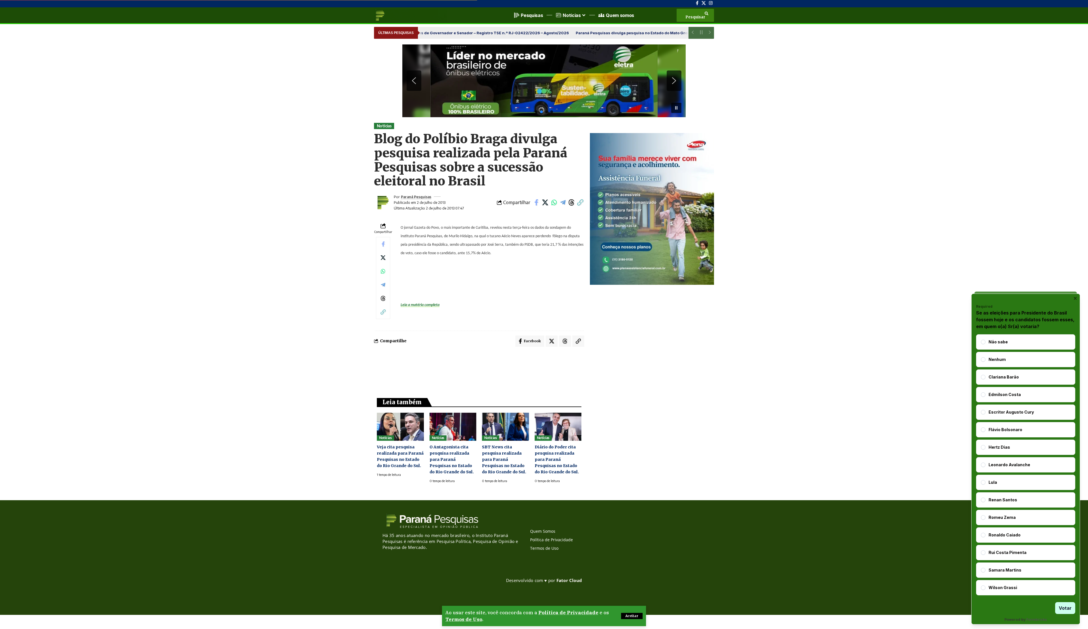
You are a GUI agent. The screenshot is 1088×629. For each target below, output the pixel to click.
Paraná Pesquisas (416, 196)
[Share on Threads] (571, 202)
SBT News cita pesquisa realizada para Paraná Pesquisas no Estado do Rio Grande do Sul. (504, 459)
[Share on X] (545, 202)
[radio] (983, 342)
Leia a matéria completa (420, 305)
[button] (632, 616)
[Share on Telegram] (563, 202)
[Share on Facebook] (536, 202)
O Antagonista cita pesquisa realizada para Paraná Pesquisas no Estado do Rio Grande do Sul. (452, 459)
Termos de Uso (463, 619)
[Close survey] (1075, 298)
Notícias (384, 125)
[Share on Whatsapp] (554, 202)
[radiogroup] (1025, 464)
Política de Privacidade (568, 612)
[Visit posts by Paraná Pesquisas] (382, 202)
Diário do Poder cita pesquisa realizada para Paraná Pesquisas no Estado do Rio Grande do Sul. (557, 459)
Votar (1065, 608)
